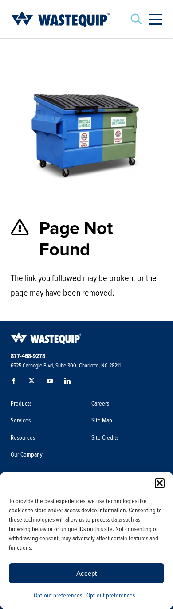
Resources (23, 437)
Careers (100, 403)
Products (21, 403)
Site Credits (104, 437)
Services (21, 420)
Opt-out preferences (58, 595)
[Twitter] (33, 383)
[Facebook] (16, 383)
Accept (86, 573)
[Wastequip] (60, 19)
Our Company (27, 454)
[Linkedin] (69, 383)
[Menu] (155, 19)
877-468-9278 (28, 356)
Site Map (101, 420)
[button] (159, 483)
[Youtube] (51, 383)
